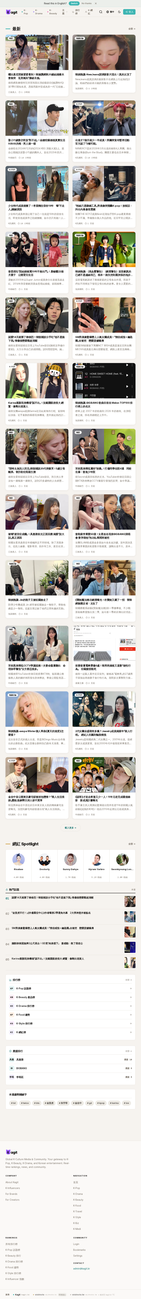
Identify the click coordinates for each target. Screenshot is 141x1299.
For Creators (12, 1199)
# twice (25, 1103)
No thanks (87, 3)
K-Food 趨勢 (20, 1014)
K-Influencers (13, 1188)
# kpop (101, 1103)
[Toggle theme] (119, 12)
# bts (36, 1103)
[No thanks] (95, 3)
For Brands (11, 1194)
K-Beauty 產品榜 (22, 997)
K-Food (77, 1205)
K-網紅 (90, 12)
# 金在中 (77, 1103)
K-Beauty (53, 12)
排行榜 (77, 12)
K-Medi (77, 1229)
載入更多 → (70, 827)
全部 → (131, 28)
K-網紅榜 (18, 1032)
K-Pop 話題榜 (20, 988)
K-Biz (76, 1223)
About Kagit (12, 1182)
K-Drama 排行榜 (22, 1006)
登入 (131, 11)
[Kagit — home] (12, 12)
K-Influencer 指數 (15, 1279)
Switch (74, 3)
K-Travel (77, 1211)
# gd (89, 1103)
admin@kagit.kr (81, 1268)
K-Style (77, 1217)
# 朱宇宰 (63, 1103)
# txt (13, 1103)
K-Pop (26, 12)
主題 (63, 12)
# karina (114, 1103)
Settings (77, 1255)
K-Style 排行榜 (21, 1023)
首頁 (75, 1182)
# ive (126, 1103)
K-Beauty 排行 (13, 1255)
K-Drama (38, 12)
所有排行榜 (12, 1244)
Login (76, 1244)
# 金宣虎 (49, 1103)
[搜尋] (101, 12)
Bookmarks (79, 1250)
